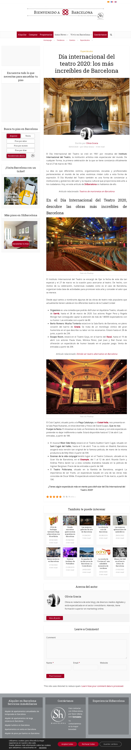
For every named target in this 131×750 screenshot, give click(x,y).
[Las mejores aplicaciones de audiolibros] (120, 520)
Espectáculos (86, 51)
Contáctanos (100, 34)
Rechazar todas (88, 744)
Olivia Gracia (92, 143)
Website (104, 662)
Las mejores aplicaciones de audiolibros (120, 529)
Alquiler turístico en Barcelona (17, 725)
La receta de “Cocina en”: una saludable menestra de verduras (103, 563)
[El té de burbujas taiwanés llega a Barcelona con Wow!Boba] (53, 520)
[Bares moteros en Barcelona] (53, 552)
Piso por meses (21, 145)
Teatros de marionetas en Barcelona (96, 191)
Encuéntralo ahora (16, 156)
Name (50, 662)
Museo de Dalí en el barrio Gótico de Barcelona (120, 562)
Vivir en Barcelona (80, 34)
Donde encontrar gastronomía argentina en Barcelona (70, 532)
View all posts (54, 618)
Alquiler (13, 136)
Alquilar (22, 34)
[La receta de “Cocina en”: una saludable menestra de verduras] (103, 552)
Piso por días (21, 150)
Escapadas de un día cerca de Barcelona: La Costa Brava (87, 562)
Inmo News (60, 34)
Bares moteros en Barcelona (53, 560)
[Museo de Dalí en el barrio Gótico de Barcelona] (120, 552)
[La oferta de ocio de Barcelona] (103, 520)
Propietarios (46, 34)
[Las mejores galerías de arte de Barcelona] (87, 520)
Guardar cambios (110, 744)
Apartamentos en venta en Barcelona (20, 729)
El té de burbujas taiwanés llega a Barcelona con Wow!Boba (53, 532)
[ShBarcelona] (65, 12)
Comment (51, 637)
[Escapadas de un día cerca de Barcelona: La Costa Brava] (87, 552)
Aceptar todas (67, 744)
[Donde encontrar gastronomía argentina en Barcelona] (70, 520)
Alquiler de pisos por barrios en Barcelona (22, 733)
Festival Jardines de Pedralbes (70, 561)
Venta (28, 136)
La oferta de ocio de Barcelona (103, 529)
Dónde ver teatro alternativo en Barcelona (97, 353)
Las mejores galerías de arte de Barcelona (86, 529)
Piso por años (21, 141)
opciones (43, 747)
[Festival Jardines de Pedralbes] (70, 552)
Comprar (33, 34)
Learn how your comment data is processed (102, 686)
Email (76, 662)
